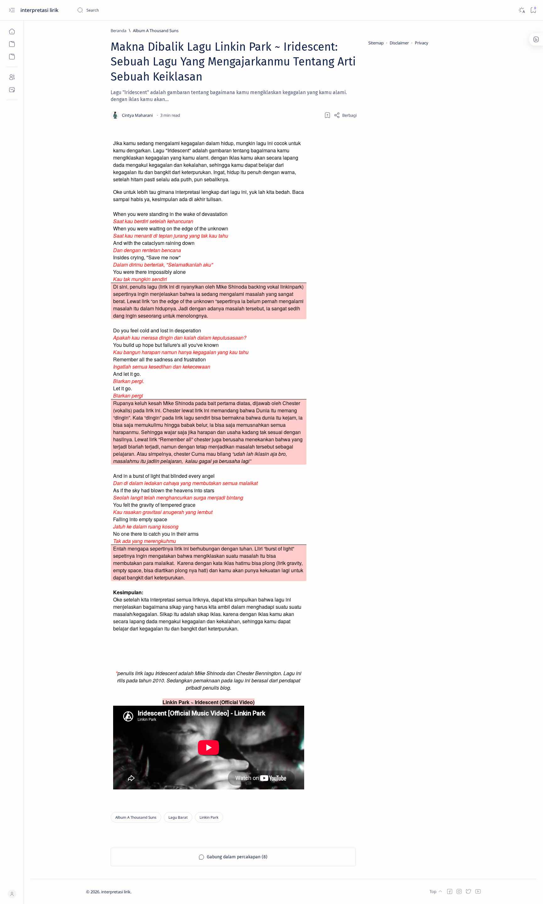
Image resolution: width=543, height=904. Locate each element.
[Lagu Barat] (178, 817)
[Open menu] (11, 10)
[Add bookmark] (327, 115)
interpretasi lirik (40, 10)
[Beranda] (11, 31)
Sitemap (376, 43)
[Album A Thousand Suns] (136, 817)
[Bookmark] (533, 10)
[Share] (345, 115)
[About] (11, 77)
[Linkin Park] (209, 817)
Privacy (421, 43)
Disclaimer (399, 43)
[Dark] (521, 10)
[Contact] (11, 89)
